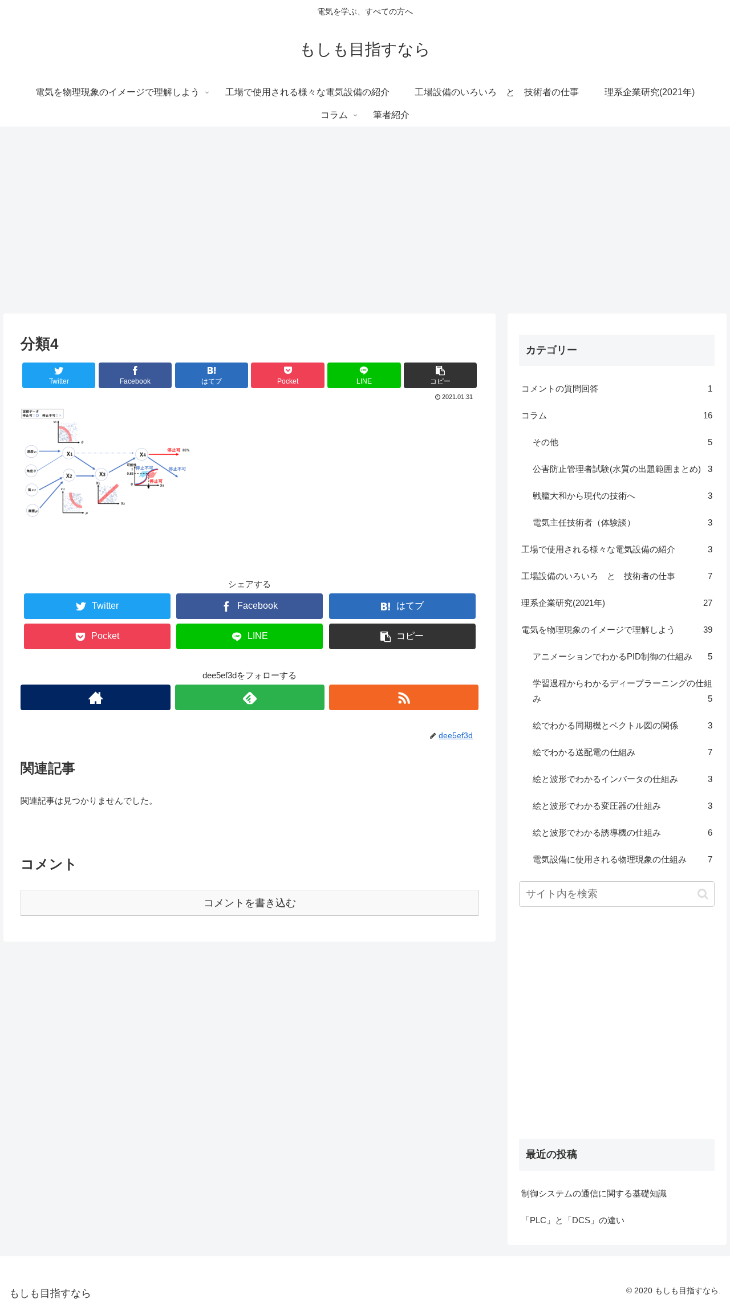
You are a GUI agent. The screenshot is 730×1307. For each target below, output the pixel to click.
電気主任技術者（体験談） (623, 522)
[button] (703, 894)
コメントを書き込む (250, 903)
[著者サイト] (95, 697)
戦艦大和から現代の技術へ (623, 495)
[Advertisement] (365, 220)
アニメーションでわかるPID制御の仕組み (623, 656)
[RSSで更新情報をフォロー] (403, 697)
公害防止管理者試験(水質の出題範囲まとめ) (623, 469)
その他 (623, 442)
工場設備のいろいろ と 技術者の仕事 (617, 576)
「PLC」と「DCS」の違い (572, 1220)
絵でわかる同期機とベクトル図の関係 (623, 725)
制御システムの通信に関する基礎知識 (594, 1193)
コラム (617, 415)
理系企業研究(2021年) (617, 603)
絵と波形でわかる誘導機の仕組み (623, 832)
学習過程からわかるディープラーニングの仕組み (623, 690)
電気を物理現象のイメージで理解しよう (617, 629)
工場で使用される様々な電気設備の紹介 (617, 549)
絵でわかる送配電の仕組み (623, 752)
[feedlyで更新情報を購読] (250, 697)
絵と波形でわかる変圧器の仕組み (623, 806)
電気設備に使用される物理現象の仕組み (623, 859)
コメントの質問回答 (617, 388)
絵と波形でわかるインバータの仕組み (623, 779)
